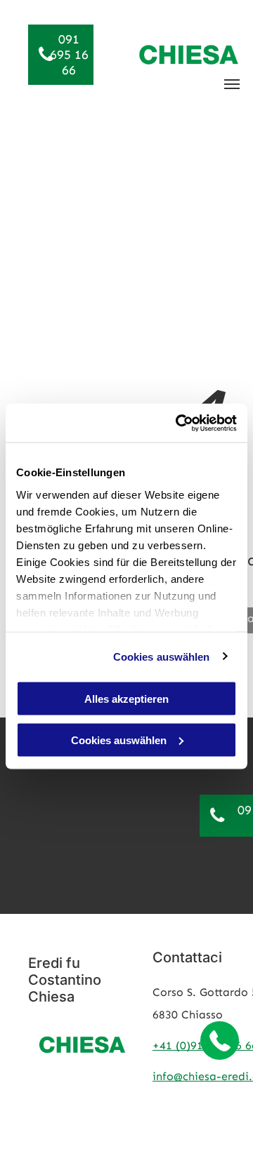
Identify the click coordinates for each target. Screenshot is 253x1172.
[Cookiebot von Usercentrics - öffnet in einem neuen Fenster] (178, 423)
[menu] (232, 84)
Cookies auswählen (161, 656)
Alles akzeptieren (126, 699)
